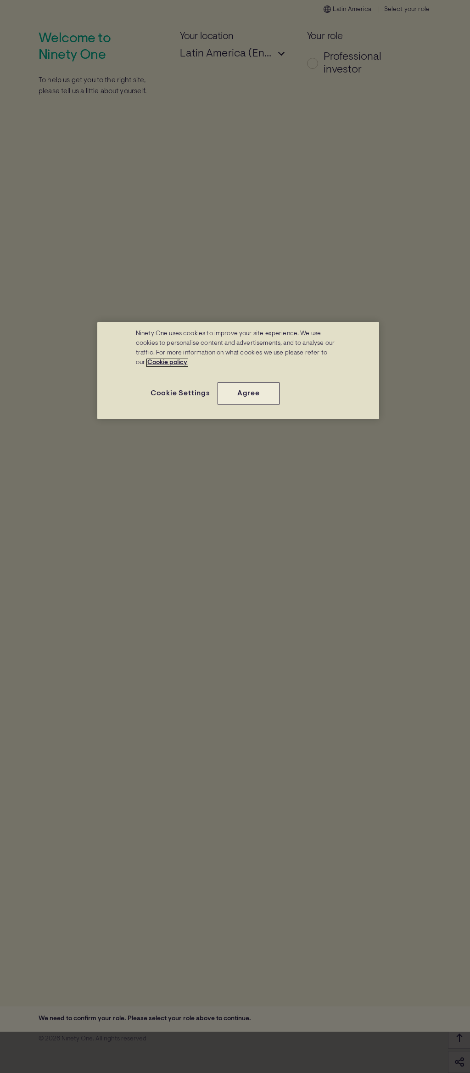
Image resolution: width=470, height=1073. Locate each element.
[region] (238, 370)
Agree (248, 393)
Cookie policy (167, 363)
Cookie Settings (180, 393)
